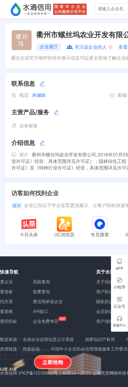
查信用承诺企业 (48, 301)
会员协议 (104, 311)
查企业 (6, 281)
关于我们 (104, 281)
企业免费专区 (45, 321)
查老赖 (6, 311)
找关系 (6, 301)
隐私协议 (104, 301)
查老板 (6, 291)
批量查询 (41, 291)
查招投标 (8, 321)
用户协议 (104, 291)
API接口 (40, 311)
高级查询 (41, 281)
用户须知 (104, 321)
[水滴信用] (31, 9)
